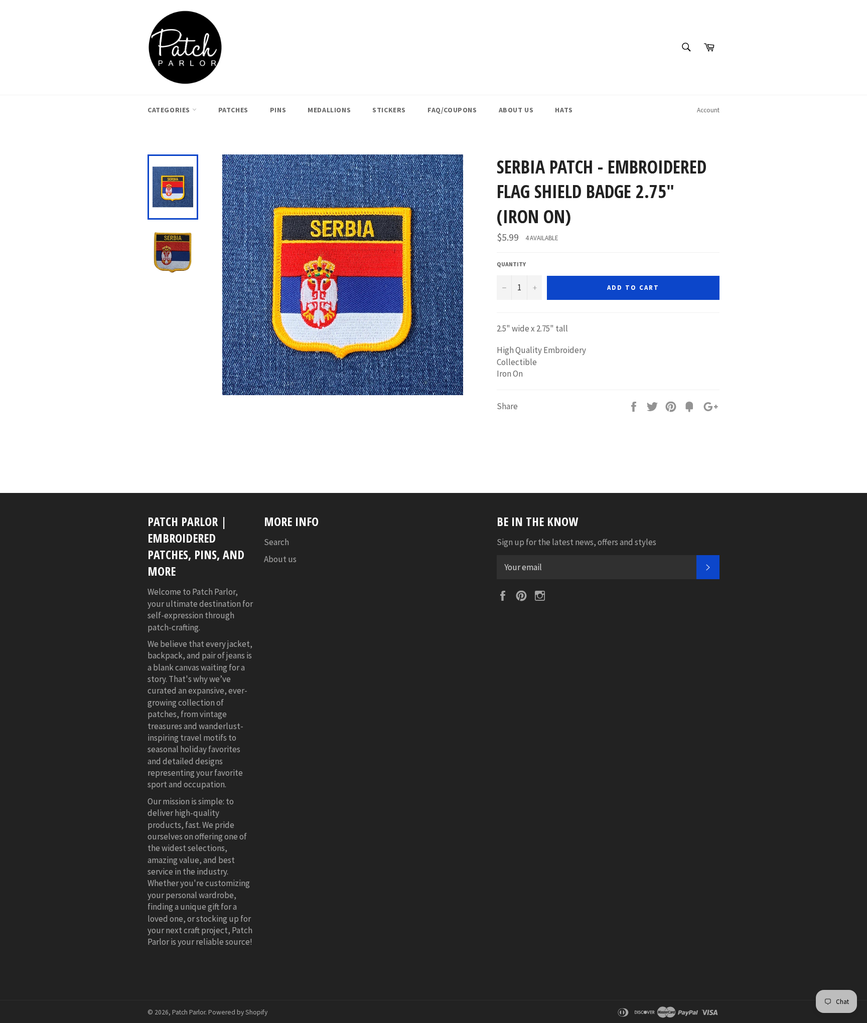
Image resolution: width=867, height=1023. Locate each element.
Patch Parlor (188, 1012)
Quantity (511, 264)
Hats (563, 109)
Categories (170, 109)
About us (280, 559)
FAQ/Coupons (452, 109)
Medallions (329, 109)
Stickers (389, 109)
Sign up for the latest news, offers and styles (576, 542)
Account (708, 110)
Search (276, 542)
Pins (278, 109)
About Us (516, 109)
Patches (233, 109)
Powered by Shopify (237, 1012)
